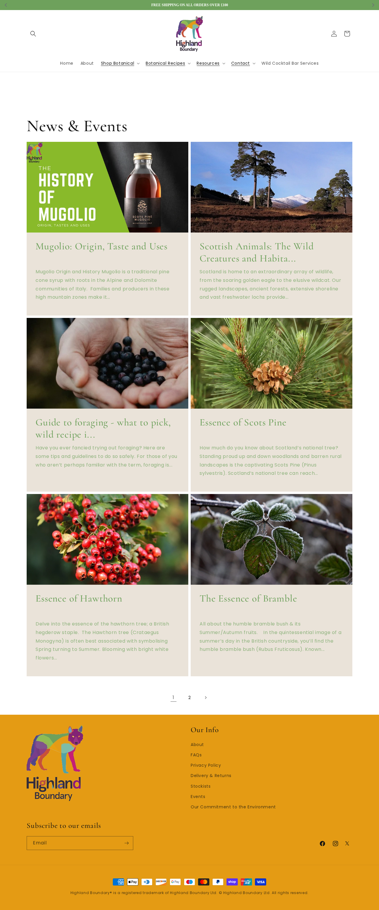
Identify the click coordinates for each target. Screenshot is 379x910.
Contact (240, 63)
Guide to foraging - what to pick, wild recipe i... (103, 429)
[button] (33, 33)
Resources (208, 63)
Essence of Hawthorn (79, 598)
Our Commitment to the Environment (233, 807)
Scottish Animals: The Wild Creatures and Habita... (257, 252)
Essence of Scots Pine (243, 422)
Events (198, 797)
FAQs (196, 755)
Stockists (201, 786)
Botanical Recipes (165, 63)
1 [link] (173, 697)
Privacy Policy (206, 765)
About (197, 745)
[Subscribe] (126, 843)
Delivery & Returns (211, 776)
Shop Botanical (117, 63)
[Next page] (205, 697)
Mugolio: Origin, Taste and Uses (102, 246)
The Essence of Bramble (248, 598)
